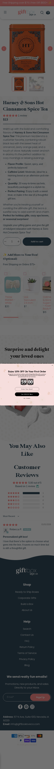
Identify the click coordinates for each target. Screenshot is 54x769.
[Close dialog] (52, 365)
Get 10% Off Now (27, 394)
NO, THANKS (27, 398)
